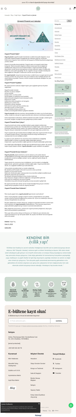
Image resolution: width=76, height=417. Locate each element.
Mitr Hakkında (13, 358)
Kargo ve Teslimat (37, 368)
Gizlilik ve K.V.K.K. (14, 370)
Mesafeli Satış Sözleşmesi (13, 364)
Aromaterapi (58, 28)
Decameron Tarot (59, 93)
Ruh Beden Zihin (59, 56)
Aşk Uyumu (58, 77)
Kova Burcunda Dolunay (61, 105)
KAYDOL (59, 321)
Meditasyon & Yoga (60, 59)
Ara (69, 21)
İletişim (33, 385)
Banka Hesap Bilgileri (35, 379)
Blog (12, 388)
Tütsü (56, 52)
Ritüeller (57, 67)
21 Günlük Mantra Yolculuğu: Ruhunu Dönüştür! (63, 118)
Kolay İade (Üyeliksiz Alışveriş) (38, 396)
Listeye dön (8, 228)
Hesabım (34, 358)
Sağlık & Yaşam (59, 63)
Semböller (57, 45)
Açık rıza (17, 326)
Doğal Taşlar (58, 35)
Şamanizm (58, 38)
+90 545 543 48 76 (15, 348)
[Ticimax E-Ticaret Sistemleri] (38, 416)
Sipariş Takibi (35, 390)
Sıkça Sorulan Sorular (38, 363)
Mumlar (57, 42)
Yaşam (56, 70)
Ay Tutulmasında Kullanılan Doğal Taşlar (62, 146)
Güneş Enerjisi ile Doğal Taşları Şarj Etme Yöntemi (62, 132)
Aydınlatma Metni (14, 375)
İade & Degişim (36, 373)
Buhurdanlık (58, 74)
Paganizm (57, 49)
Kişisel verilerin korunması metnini (32, 326)
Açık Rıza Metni (13, 380)
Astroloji (57, 31)
